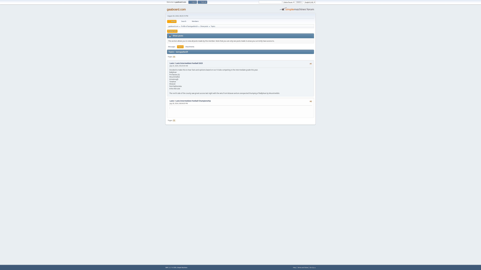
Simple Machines (182, 267)
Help (294, 267)
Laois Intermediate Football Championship (193, 101)
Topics (180, 47)
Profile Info (172, 31)
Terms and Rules (303, 267)
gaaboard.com (176, 9)
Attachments (189, 47)
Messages (171, 47)
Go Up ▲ (313, 267)
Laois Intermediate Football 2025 (189, 63)
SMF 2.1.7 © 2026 (170, 267)
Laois (172, 63)
